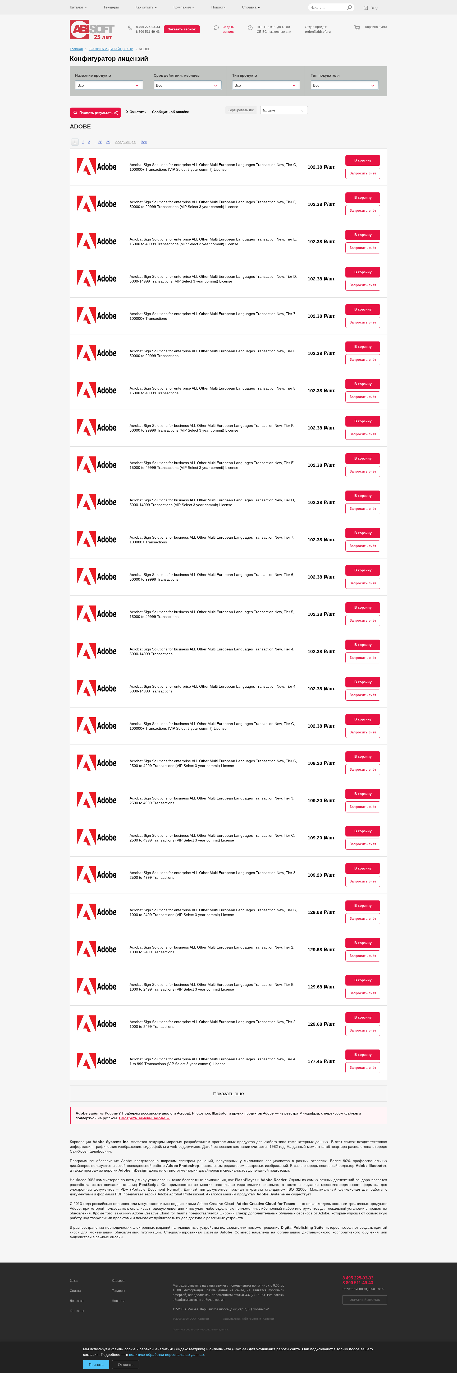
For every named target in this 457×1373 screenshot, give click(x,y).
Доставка (77, 1301)
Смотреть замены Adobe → (144, 1118)
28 (100, 142)
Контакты (77, 1311)
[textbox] (284, 110)
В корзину (363, 160)
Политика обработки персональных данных (201, 1329)
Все (144, 142)
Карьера (118, 1281)
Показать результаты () (98, 113)
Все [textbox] (80, 85)
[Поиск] (349, 7)
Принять (96, 1364)
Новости (218, 7)
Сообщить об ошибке (170, 112)
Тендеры (111, 7)
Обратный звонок (365, 1299)
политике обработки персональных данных (166, 1354)
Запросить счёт (363, 173)
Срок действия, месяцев (177, 75)
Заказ (74, 1281)
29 (108, 142)
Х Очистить (136, 112)
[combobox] (109, 85)
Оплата (75, 1291)
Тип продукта (244, 75)
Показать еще (228, 1093)
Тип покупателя (325, 75)
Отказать (125, 1364)
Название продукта (93, 75)
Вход (374, 8)
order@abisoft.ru (318, 32)
